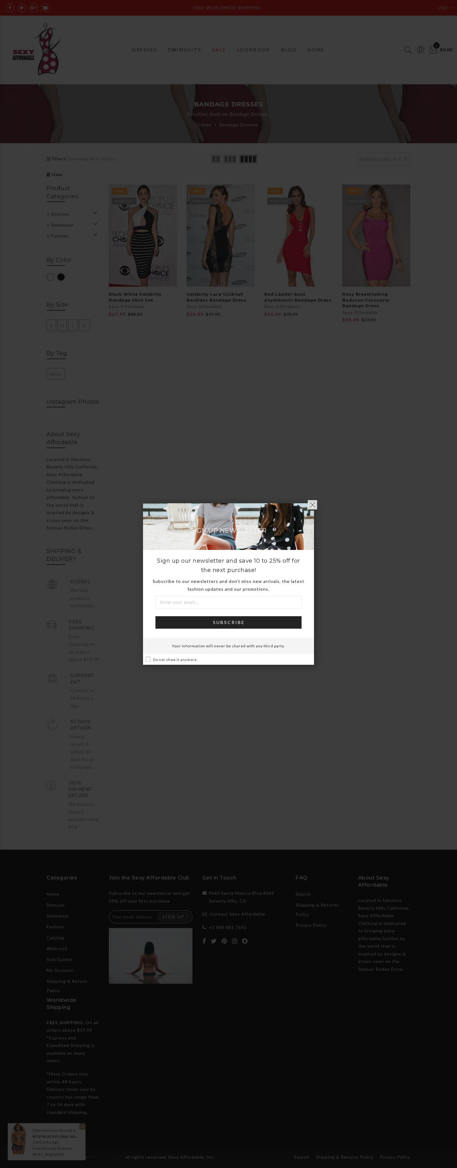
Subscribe (229, 622)
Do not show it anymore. (175, 660)
